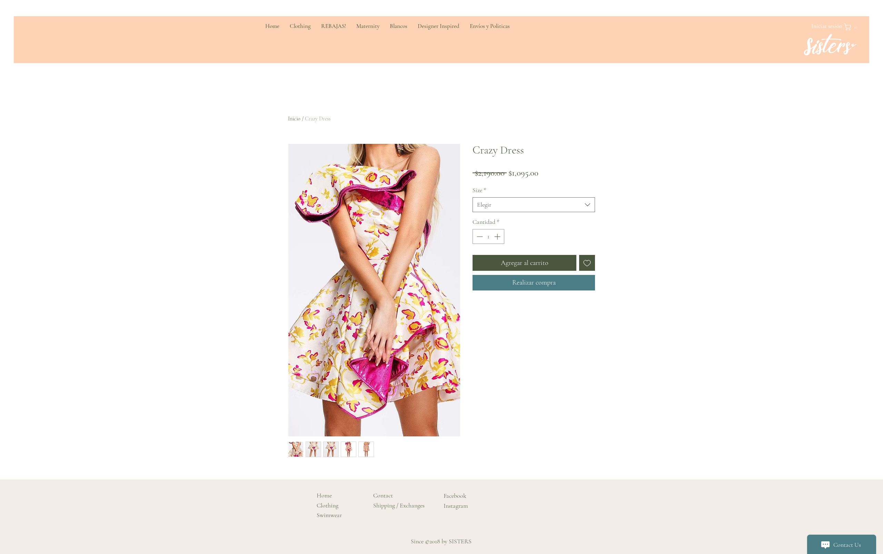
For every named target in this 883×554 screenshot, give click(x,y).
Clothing (327, 505)
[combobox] (534, 204)
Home (324, 495)
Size (479, 190)
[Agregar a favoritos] (587, 263)
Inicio (294, 118)
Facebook (455, 495)
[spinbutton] (488, 236)
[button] (852, 26)
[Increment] (498, 236)
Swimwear (329, 515)
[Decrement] (479, 236)
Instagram (456, 506)
